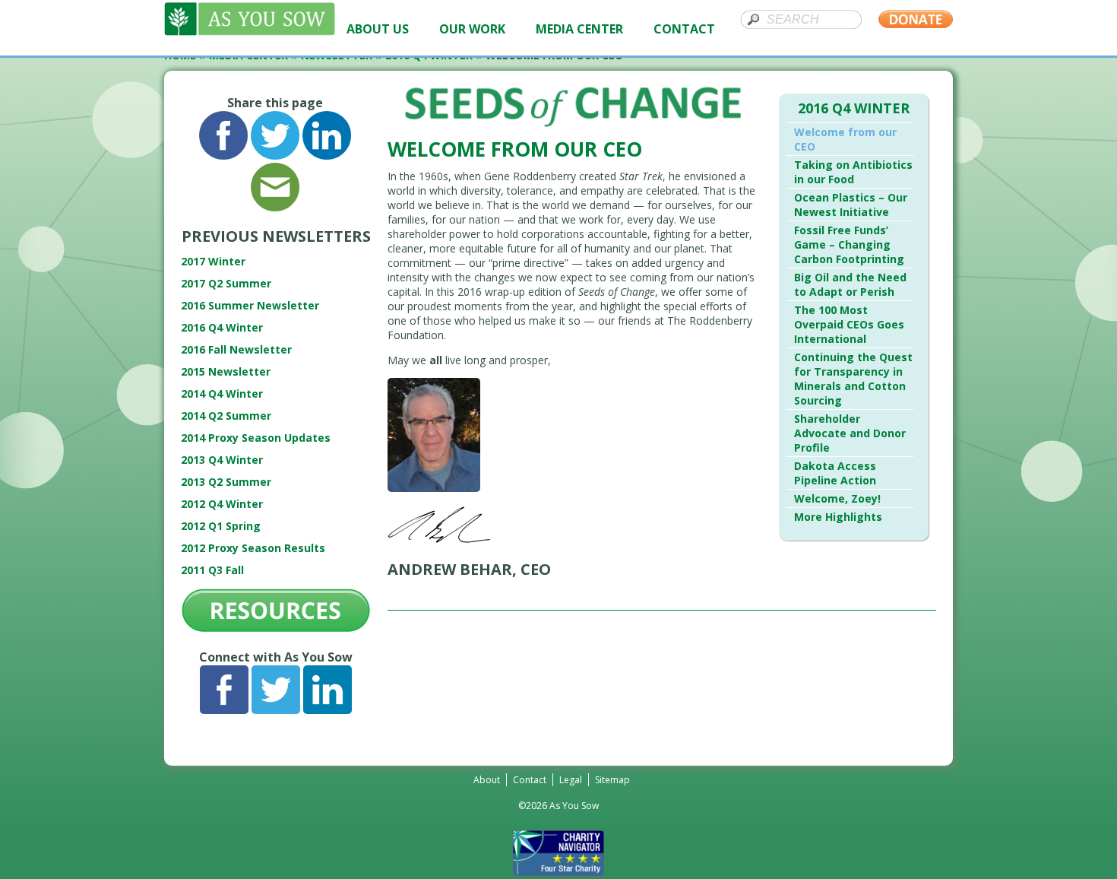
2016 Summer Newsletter (250, 305)
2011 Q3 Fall (212, 570)
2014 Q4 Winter (222, 393)
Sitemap (612, 779)
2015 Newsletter (226, 371)
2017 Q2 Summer (226, 283)
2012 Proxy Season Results (253, 548)
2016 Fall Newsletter (236, 349)
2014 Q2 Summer (226, 415)
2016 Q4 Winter (222, 327)
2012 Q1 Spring (221, 526)
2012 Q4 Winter (222, 504)
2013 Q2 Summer (226, 481)
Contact (529, 779)
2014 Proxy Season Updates (256, 437)
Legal (570, 779)
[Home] (249, 31)
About (486, 779)
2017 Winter (213, 261)
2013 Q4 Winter (222, 459)
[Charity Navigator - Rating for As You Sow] (558, 872)
